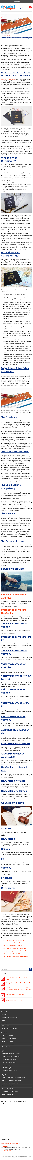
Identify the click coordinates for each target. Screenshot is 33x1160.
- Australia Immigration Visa (9, 1083)
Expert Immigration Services (8, 79)
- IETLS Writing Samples (8, 1068)
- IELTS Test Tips (6, 1065)
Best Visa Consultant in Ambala (12, 946)
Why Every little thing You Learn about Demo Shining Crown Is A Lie (17, 999)
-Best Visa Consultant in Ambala (11, 1080)
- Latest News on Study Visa (9, 1092)
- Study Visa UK (5, 1047)
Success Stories (16, 1)
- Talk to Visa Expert (7, 1095)
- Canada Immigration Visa (9, 1086)
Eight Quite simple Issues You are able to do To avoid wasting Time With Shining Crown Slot (19, 989)
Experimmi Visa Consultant (24, 42)
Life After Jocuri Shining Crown (15, 994)
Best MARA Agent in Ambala (11, 959)
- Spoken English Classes (8, 1089)
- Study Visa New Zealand (8, 1038)
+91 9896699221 (7, 1151)
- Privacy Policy (5, 1026)
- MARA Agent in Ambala (8, 1059)
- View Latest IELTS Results (9, 1071)
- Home (3, 1014)
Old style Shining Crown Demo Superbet (18, 983)
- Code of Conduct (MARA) (9, 1029)
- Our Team (4, 1023)
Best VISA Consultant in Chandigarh (13, 940)
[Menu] (30, 7)
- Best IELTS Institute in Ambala (10, 1056)
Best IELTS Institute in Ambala (11, 943)
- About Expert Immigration (9, 1017)
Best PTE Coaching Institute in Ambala (14, 948)
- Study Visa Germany (7, 1044)
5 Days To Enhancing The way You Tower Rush (18, 978)
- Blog (3, 1020)
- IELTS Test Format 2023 (8, 1062)
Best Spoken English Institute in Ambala (14, 951)
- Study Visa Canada (7, 1041)
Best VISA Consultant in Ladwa (12, 953)
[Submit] (30, 969)
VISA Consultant (5, 35)
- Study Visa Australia (7, 1035)
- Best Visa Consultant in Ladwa (10, 1053)
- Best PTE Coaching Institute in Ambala (13, 1077)
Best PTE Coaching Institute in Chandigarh (15, 956)
